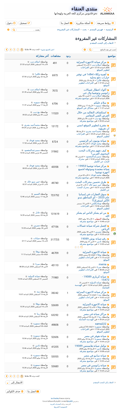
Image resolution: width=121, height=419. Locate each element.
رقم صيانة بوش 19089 (93, 238)
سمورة (98, 339)
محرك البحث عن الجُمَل (93, 160)
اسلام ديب (96, 65)
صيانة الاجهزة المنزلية (94, 252)
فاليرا (99, 80)
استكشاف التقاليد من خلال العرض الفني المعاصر (93, 114)
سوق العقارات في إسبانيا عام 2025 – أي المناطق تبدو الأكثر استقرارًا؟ (93, 197)
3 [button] (14, 49)
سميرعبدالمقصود (93, 156)
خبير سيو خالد (95, 185)
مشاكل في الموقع (85, 108)
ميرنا (99, 267)
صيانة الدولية (95, 282)
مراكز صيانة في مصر (95, 314)
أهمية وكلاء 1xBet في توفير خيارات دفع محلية (92, 76)
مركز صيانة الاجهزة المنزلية (91, 62)
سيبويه (98, 105)
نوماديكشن (96, 203)
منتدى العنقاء (84, 9)
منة (99, 295)
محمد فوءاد (96, 143)
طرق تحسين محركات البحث (90, 182)
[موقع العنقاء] (106, 10)
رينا (99, 317)
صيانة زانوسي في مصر (93, 365)
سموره (98, 326)
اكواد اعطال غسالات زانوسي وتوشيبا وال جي (96, 91)
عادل (37, 212)
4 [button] (10, 49)
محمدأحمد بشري (93, 131)
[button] (6, 49)
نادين (99, 241)
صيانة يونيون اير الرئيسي (92, 140)
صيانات (36, 238)
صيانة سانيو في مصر (95, 355)
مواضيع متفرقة (82, 98)
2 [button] (18, 49)
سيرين (98, 231)
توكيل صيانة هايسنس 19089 (90, 345)
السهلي (98, 219)
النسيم (37, 194)
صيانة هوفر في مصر (95, 336)
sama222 (100, 323)
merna (102, 264)
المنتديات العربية (55, 404)
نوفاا (99, 255)
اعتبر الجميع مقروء (47, 50)
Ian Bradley (55, 398)
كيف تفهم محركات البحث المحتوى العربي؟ (93, 152)
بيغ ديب (98, 118)
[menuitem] (85, 23)
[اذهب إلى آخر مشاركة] (28, 61)
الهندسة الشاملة (86, 319)
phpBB (70, 401)
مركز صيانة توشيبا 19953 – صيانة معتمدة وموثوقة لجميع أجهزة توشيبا (92, 169)
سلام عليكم (100, 102)
